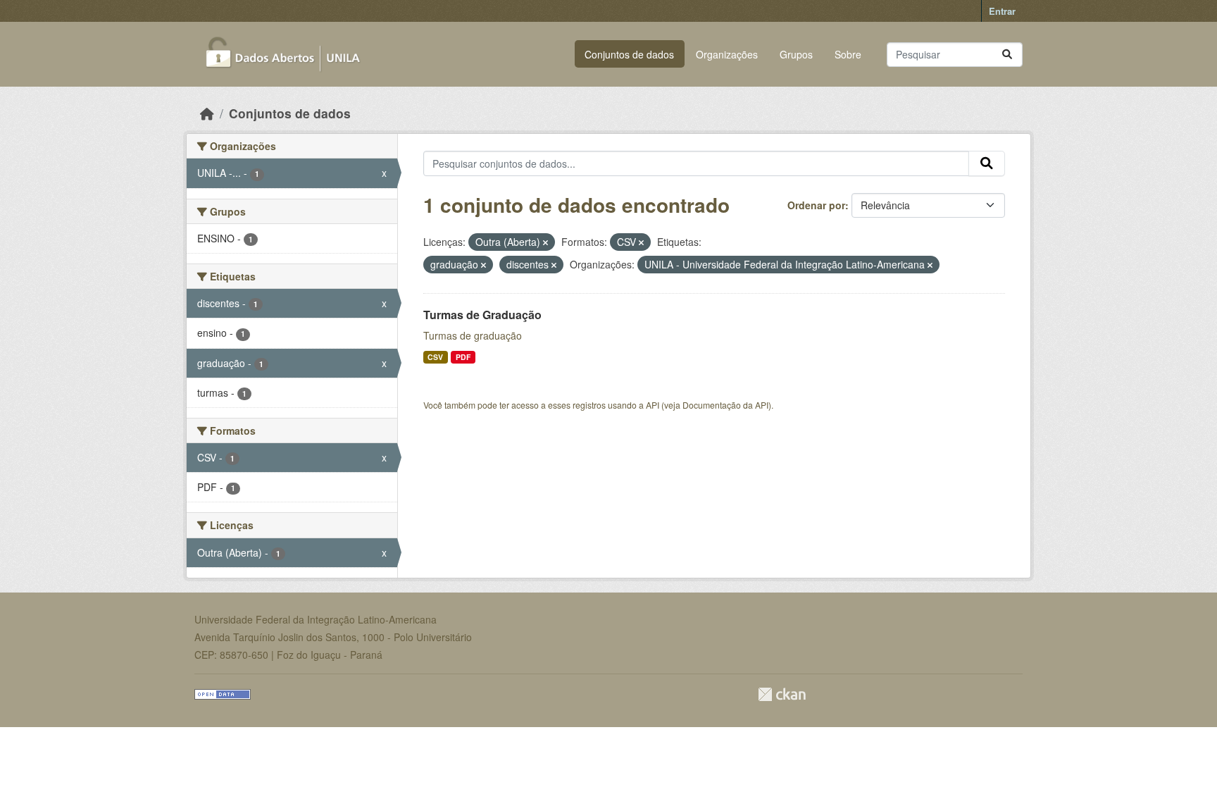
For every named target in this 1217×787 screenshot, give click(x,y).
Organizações (727, 54)
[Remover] (545, 242)
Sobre (848, 54)
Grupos (796, 54)
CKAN (782, 694)
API (652, 405)
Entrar (1002, 11)
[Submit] (1007, 54)
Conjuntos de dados (629, 54)
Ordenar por (816, 205)
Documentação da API (725, 405)
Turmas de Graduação (482, 314)
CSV (435, 357)
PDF (463, 357)
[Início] (207, 113)
